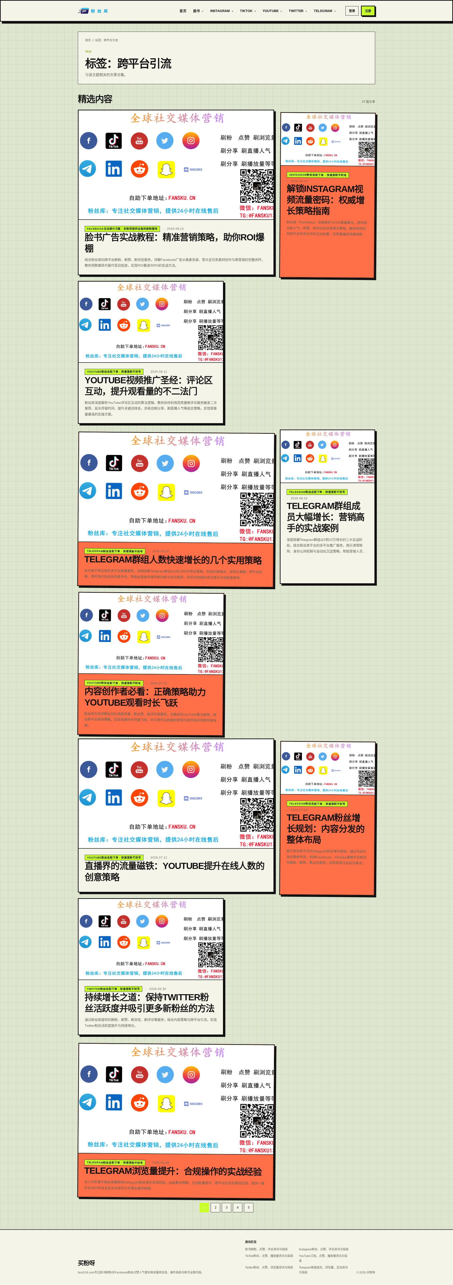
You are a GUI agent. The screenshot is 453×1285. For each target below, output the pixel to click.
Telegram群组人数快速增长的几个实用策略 (173, 560)
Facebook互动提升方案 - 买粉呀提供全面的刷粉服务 (122, 228)
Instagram (220, 11)
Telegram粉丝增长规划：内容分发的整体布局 (325, 828)
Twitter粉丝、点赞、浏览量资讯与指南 (269, 1267)
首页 (183, 11)
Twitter (296, 11)
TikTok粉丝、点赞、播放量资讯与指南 (269, 1256)
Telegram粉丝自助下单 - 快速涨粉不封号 (115, 551)
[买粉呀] (93, 10)
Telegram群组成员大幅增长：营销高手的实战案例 (326, 517)
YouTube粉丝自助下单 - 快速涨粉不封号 (114, 371)
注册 (368, 11)
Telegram (323, 11)
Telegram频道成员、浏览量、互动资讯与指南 (323, 1270)
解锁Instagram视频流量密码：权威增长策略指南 (325, 200)
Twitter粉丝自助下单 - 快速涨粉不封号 (113, 989)
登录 (352, 11)
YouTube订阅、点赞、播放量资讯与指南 (323, 1258)
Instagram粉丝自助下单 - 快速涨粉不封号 (318, 174)
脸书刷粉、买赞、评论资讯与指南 (266, 1249)
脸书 (196, 11)
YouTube (270, 11)
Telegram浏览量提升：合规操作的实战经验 (173, 1171)
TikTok (246, 11)
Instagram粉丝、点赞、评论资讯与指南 (323, 1249)
